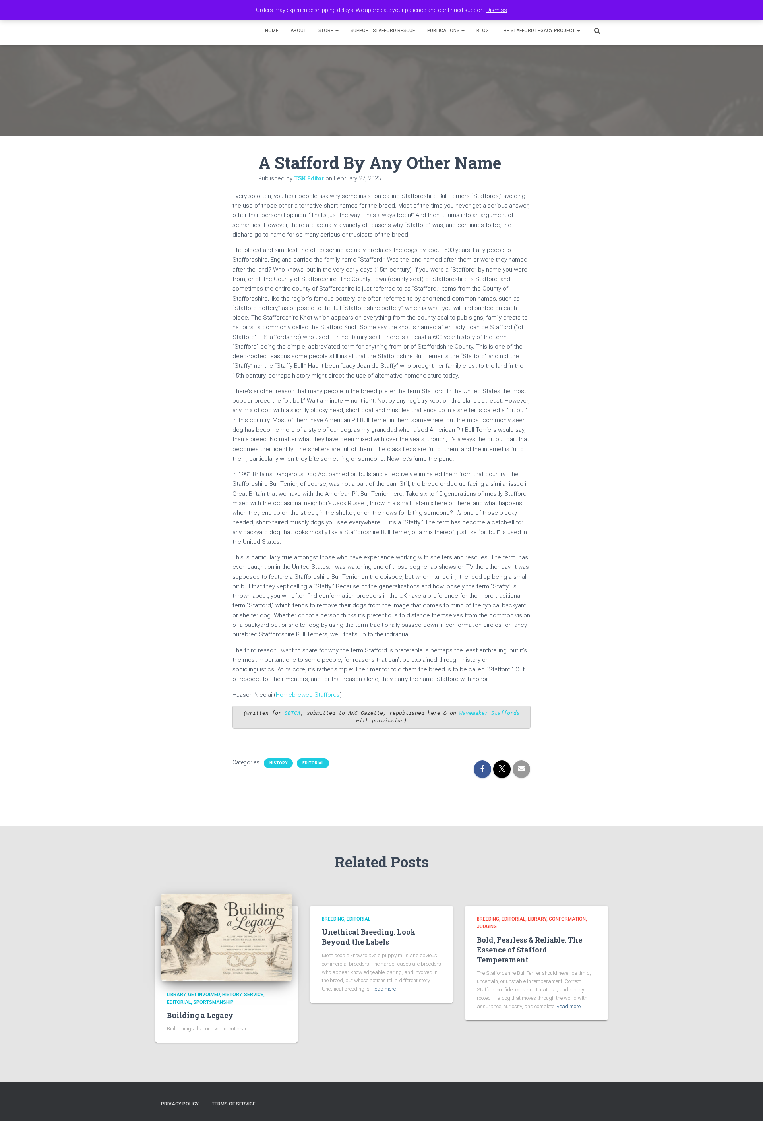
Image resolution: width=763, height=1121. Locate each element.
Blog (482, 30)
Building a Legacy (200, 1015)
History (278, 763)
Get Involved (204, 994)
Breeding (333, 919)
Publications (444, 30)
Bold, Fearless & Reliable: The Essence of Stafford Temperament (529, 949)
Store (326, 30)
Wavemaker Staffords (489, 713)
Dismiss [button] (496, 10)
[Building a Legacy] (226, 937)
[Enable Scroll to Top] (747, 1105)
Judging (487, 926)
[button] (337, 30)
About (298, 30)
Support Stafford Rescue (383, 30)
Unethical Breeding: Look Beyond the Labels (369, 936)
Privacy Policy (180, 1104)
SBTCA (290, 713)
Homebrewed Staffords (308, 694)
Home (272, 30)
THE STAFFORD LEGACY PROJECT (538, 30)
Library (176, 994)
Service (253, 994)
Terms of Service (234, 1104)
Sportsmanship (213, 1002)
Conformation (567, 919)
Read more (384, 989)
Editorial (312, 763)
